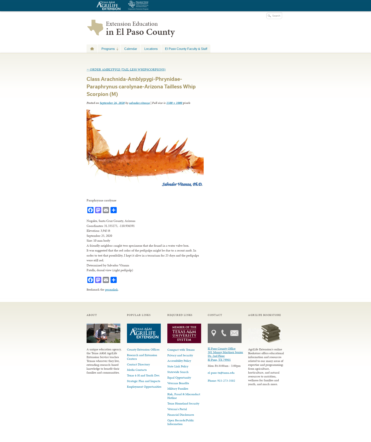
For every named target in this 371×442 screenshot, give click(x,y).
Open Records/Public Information (180, 422)
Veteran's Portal (177, 409)
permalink (111, 289)
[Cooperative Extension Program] (148, 6)
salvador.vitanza (139, 103)
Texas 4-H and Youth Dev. (143, 375)
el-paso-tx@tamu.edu (221, 372)
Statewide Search (178, 372)
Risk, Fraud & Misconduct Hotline (183, 396)
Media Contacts (137, 370)
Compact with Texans (181, 349)
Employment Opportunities (144, 386)
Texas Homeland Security (183, 403)
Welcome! (92, 48)
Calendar (130, 48)
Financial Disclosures (180, 414)
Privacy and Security (180, 355)
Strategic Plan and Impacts (143, 381)
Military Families (177, 388)
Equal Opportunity (179, 377)
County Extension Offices (143, 349)
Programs (106, 48)
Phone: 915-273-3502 (221, 380)
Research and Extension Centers (142, 357)
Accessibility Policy (179, 360)
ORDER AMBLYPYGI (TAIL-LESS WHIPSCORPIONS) (126, 69)
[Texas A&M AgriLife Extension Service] (107, 6)
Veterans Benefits (178, 383)
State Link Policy (177, 366)
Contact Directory (138, 364)
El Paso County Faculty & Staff (186, 48)
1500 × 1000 (174, 103)
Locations (151, 48)
